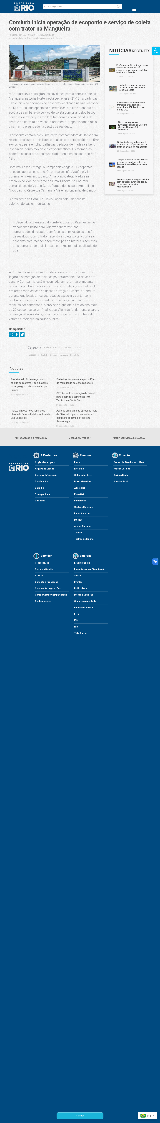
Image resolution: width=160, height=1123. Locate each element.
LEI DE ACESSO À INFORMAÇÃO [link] (31, 438)
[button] (118, 6)
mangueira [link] (64, 355)
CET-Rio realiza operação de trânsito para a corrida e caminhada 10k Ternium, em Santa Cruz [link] (76, 397)
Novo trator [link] (75, 355)
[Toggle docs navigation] (134, 9)
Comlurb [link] (19, 38)
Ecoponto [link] (53, 355)
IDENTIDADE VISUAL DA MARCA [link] (129, 438)
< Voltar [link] (80, 1115)
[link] (156, 51)
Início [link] (11, 38)
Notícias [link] (27, 38)
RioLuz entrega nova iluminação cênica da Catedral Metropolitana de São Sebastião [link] (30, 414)
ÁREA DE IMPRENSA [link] (80, 438)
